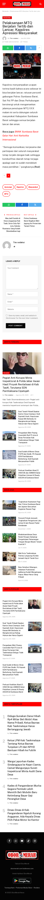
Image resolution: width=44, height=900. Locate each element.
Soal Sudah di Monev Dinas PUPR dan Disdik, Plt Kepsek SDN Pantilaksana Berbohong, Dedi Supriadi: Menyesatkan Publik (29, 456)
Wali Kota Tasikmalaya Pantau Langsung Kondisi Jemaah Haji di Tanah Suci (28, 555)
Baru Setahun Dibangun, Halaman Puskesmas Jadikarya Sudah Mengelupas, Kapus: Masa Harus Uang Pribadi (29, 572)
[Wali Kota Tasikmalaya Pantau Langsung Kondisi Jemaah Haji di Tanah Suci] (9, 556)
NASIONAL (7, 17)
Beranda (5, 11)
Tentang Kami (9, 888)
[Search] (40, 4)
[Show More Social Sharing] (39, 48)
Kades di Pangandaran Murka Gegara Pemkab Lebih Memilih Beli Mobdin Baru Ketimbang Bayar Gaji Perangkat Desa (24, 792)
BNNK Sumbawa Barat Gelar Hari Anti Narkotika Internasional (20, 135)
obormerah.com (16, 868)
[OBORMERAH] (22, 4)
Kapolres (20, 187)
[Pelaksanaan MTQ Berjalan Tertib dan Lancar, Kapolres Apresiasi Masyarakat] (22, 66)
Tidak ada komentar (12, 42)
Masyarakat (33, 187)
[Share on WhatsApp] (7, 48)
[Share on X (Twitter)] (30, 48)
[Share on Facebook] (19, 48)
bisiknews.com (28, 868)
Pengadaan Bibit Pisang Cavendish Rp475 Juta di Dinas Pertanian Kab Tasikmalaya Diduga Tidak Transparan (28, 438)
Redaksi (37, 888)
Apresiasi (8, 187)
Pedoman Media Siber (24, 888)
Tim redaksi (14, 38)
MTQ (6, 194)
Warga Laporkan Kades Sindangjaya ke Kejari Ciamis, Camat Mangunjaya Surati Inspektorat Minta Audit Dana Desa (24, 768)
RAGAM (6, 373)
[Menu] (4, 4)
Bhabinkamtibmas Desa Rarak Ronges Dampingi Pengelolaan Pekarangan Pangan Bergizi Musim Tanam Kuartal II (30, 539)
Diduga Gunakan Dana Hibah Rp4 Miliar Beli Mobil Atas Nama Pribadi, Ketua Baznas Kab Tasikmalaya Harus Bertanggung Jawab (23, 723)
